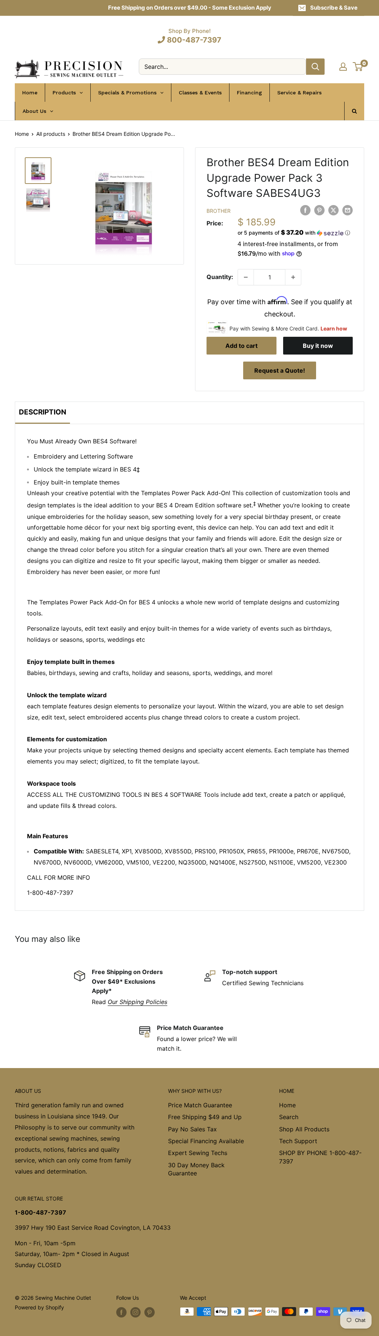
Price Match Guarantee (200, 1105)
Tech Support (298, 1141)
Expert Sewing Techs (197, 1153)
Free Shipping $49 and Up (205, 1117)
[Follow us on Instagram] (135, 1312)
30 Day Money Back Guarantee (196, 1169)
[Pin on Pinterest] (319, 210)
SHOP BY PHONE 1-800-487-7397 (320, 1157)
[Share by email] (347, 210)
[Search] (315, 66)
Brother (219, 211)
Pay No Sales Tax (192, 1129)
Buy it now (318, 345)
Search (288, 1117)
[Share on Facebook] (305, 210)
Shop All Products (304, 1129)
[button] (295, 232)
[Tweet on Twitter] (333, 210)
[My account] (343, 67)
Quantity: (220, 277)
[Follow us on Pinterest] (149, 1312)
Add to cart (241, 345)
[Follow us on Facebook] (121, 1312)
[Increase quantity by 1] (293, 277)
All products (50, 134)
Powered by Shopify (39, 1307)
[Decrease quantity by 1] (246, 277)
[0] (358, 66)
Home (22, 134)
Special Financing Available (206, 1141)
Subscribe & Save (334, 7)
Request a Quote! (279, 370)
